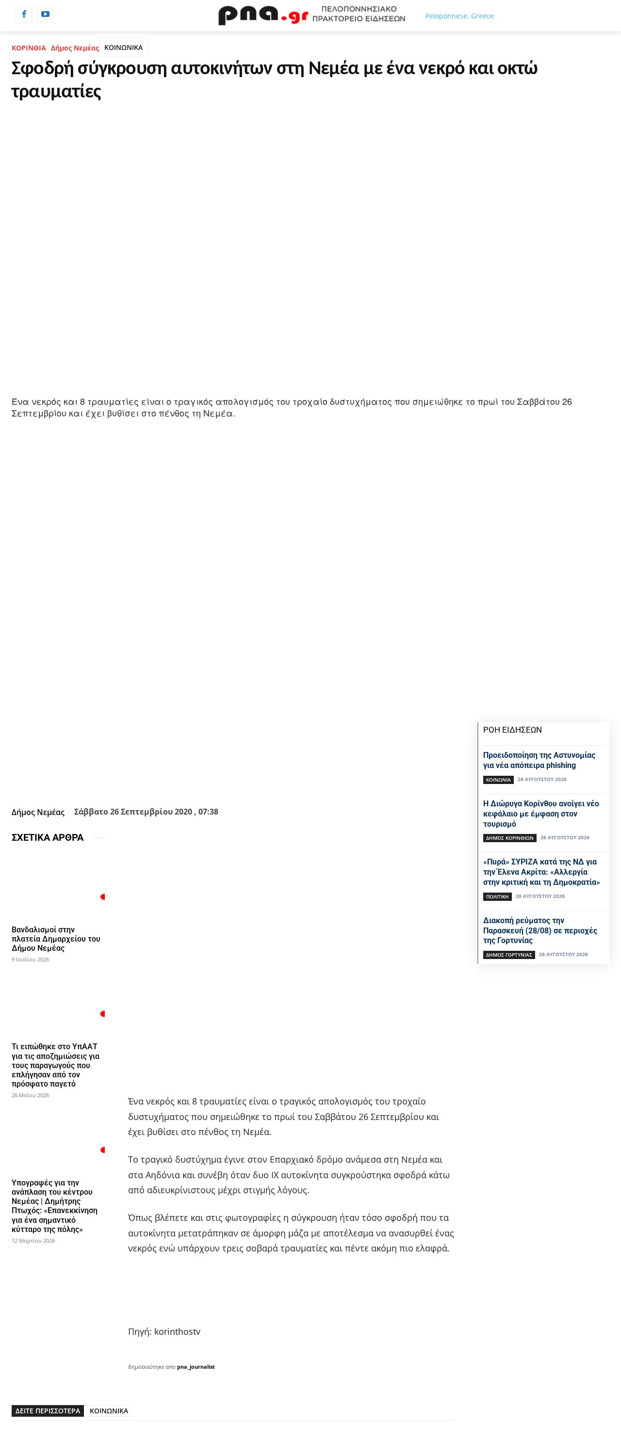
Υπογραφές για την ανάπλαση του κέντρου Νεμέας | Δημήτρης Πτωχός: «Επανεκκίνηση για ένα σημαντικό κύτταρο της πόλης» (55, 1206)
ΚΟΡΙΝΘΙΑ (29, 47)
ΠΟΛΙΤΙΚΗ (497, 896)
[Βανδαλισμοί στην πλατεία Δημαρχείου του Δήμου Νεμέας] (58, 885)
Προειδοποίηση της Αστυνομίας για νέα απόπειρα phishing (539, 760)
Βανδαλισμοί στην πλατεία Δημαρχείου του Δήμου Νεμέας (56, 939)
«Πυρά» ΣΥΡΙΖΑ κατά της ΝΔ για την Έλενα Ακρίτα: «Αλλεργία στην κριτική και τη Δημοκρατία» (541, 872)
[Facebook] (24, 14)
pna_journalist (196, 1366)
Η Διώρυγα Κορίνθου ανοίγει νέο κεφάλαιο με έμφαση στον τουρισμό (541, 814)
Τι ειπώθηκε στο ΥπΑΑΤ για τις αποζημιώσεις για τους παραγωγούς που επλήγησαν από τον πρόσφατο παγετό (55, 1065)
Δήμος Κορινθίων (510, 837)
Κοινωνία (498, 779)
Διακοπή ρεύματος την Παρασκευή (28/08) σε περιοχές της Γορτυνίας (540, 930)
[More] (314, 779)
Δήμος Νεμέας (75, 47)
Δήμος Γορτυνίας (509, 954)
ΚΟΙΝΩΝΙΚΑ (123, 47)
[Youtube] (45, 14)
